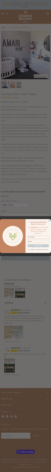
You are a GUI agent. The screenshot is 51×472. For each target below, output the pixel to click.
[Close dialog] (49, 221)
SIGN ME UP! (38, 245)
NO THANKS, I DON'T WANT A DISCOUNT (38, 249)
